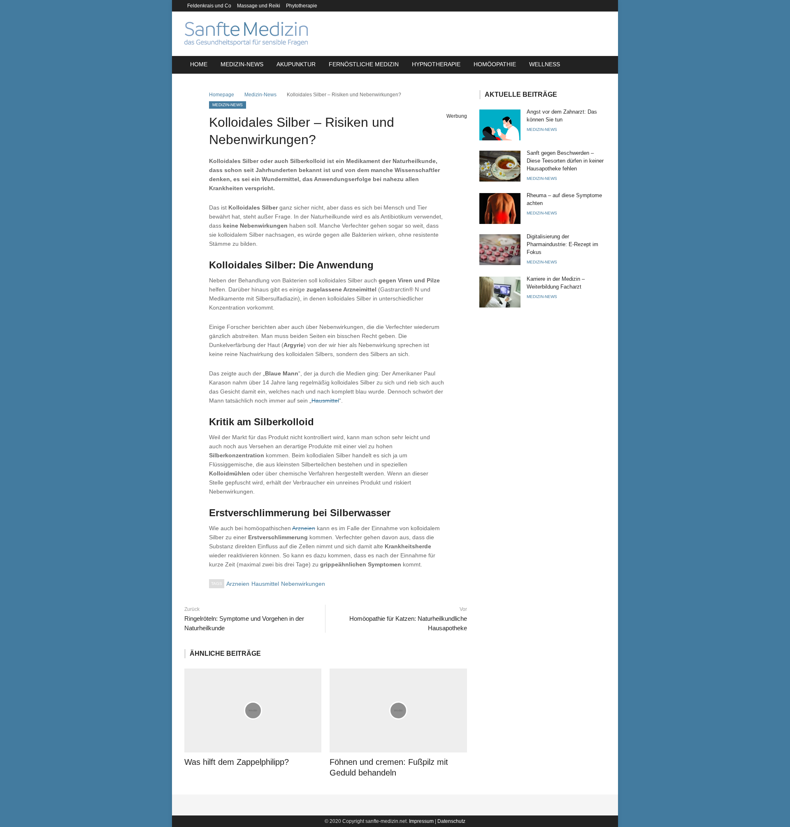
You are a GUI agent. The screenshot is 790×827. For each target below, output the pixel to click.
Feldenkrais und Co (209, 6)
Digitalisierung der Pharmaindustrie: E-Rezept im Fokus (562, 244)
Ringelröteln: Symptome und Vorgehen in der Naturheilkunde (244, 623)
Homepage (221, 95)
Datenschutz (451, 821)
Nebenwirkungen (303, 583)
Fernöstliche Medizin (364, 64)
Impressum (421, 821)
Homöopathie (495, 64)
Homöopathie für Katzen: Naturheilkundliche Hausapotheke (408, 623)
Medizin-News (242, 64)
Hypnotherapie (436, 64)
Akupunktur (296, 64)
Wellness (544, 64)
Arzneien (303, 528)
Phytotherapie (301, 6)
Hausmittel (325, 400)
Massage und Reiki (258, 6)
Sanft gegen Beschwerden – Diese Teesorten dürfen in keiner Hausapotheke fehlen (565, 161)
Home (198, 64)
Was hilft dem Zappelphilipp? (236, 761)
